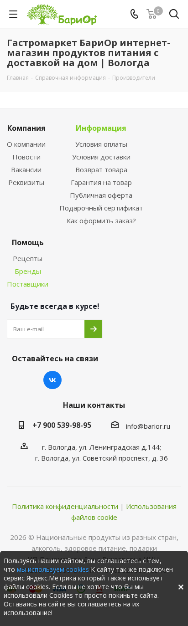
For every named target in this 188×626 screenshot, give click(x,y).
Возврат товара (101, 169)
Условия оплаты (101, 144)
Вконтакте (52, 380)
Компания (26, 128)
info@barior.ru (148, 426)
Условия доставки (101, 156)
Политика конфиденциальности (65, 506)
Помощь (28, 242)
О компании (26, 144)
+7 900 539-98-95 (61, 425)
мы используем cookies (53, 569)
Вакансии (26, 169)
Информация (101, 128)
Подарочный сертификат (101, 207)
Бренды (28, 271)
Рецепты (27, 258)
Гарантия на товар (101, 182)
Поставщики (27, 283)
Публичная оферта (101, 195)
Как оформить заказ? (101, 220)
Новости (26, 156)
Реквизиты (26, 182)
